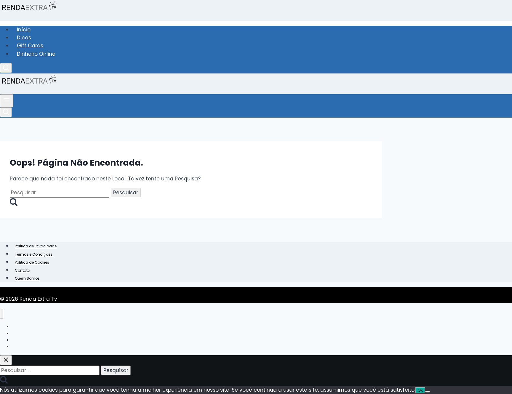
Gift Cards (30, 45)
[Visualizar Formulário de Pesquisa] (6, 68)
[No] (427, 392)
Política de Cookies (32, 262)
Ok (420, 390)
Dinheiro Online (36, 53)
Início (24, 29)
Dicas (24, 37)
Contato (22, 270)
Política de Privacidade (36, 246)
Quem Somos (27, 278)
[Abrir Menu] (6, 100)
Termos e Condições (33, 254)
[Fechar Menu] (1, 313)
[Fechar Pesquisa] (6, 360)
